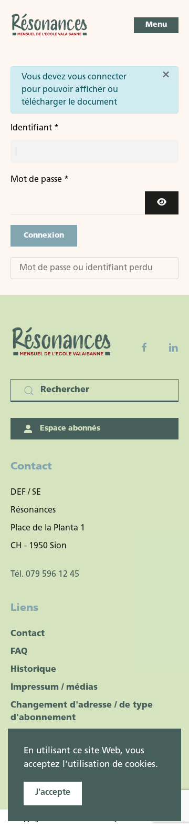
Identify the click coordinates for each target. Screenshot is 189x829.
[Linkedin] (173, 347)
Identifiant (34, 128)
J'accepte (52, 793)
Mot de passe (39, 180)
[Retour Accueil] (49, 25)
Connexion (44, 236)
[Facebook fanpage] (144, 347)
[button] (156, 25)
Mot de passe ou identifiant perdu (86, 268)
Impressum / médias (54, 687)
